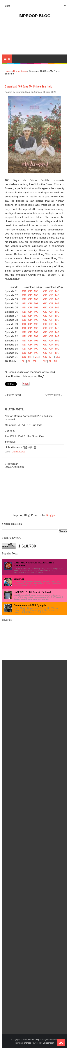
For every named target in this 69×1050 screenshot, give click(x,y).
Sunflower (10, 441)
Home (8, 71)
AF (29, 361)
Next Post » (53, 395)
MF (35, 361)
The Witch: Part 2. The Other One (24, 436)
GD (24, 291)
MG (36, 291)
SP (23, 361)
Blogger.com (48, 1043)
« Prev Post (13, 395)
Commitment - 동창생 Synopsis (30, 605)
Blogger (50, 515)
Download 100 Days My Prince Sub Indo (28, 86)
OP (30, 291)
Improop (27, 1043)
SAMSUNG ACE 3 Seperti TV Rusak (32, 592)
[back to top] (61, 1042)
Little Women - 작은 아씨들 (20, 447)
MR (30, 356)
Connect (10, 430)
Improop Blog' (35, 15)
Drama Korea (20, 71)
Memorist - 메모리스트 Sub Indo (23, 424)
